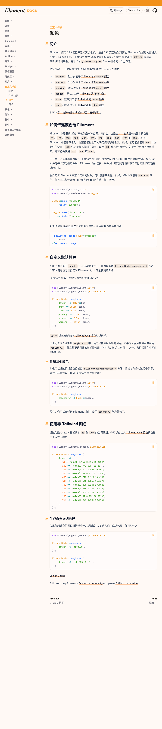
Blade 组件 (69, 226)
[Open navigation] (147, 10)
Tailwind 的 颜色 (95, 76)
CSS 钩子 (57, 602)
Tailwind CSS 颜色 (85, 335)
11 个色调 (123, 133)
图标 (153, 602)
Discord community (91, 583)
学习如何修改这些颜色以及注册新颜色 (78, 112)
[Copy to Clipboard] (153, 189)
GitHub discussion (126, 583)
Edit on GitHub (57, 575)
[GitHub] (155, 10)
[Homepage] (15, 10)
